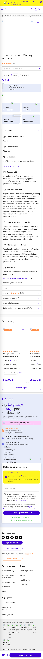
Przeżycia (10, 16)
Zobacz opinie (12, 559)
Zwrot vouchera (12, 548)
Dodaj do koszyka (25, 655)
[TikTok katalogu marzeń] (16, 537)
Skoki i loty (21, 16)
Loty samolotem (33, 16)
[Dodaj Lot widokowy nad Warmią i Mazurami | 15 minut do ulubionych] (38, 23)
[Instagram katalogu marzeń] (3, 537)
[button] (31, 9)
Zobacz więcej (21, 388)
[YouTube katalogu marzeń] (20, 537)
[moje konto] (35, 9)
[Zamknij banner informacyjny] (41, 2)
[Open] (39, 68)
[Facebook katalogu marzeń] (12, 537)
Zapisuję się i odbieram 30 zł (21, 513)
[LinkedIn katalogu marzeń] (7, 537)
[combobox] (19, 68)
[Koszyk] (39, 9)
